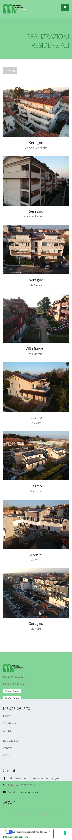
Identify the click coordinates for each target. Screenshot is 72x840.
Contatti (8, 731)
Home (7, 716)
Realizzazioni (11, 740)
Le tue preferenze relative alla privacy (31, 832)
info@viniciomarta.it (27, 792)
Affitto (7, 755)
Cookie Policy (12, 698)
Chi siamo (9, 723)
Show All (10, 70)
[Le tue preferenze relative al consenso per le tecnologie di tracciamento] (65, 833)
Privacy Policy (12, 691)
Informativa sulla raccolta (15, 837)
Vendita (8, 748)
